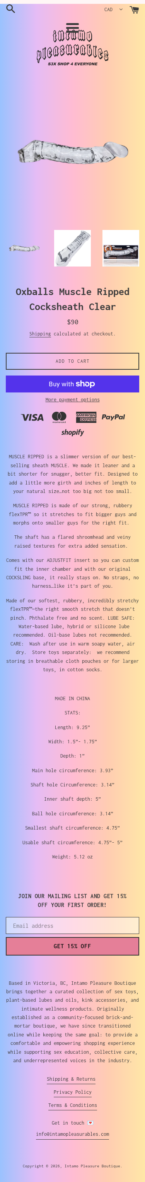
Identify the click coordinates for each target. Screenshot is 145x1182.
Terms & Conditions (72, 1105)
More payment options (73, 399)
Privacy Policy (73, 1092)
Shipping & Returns (71, 1079)
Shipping (40, 333)
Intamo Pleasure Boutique (92, 1166)
